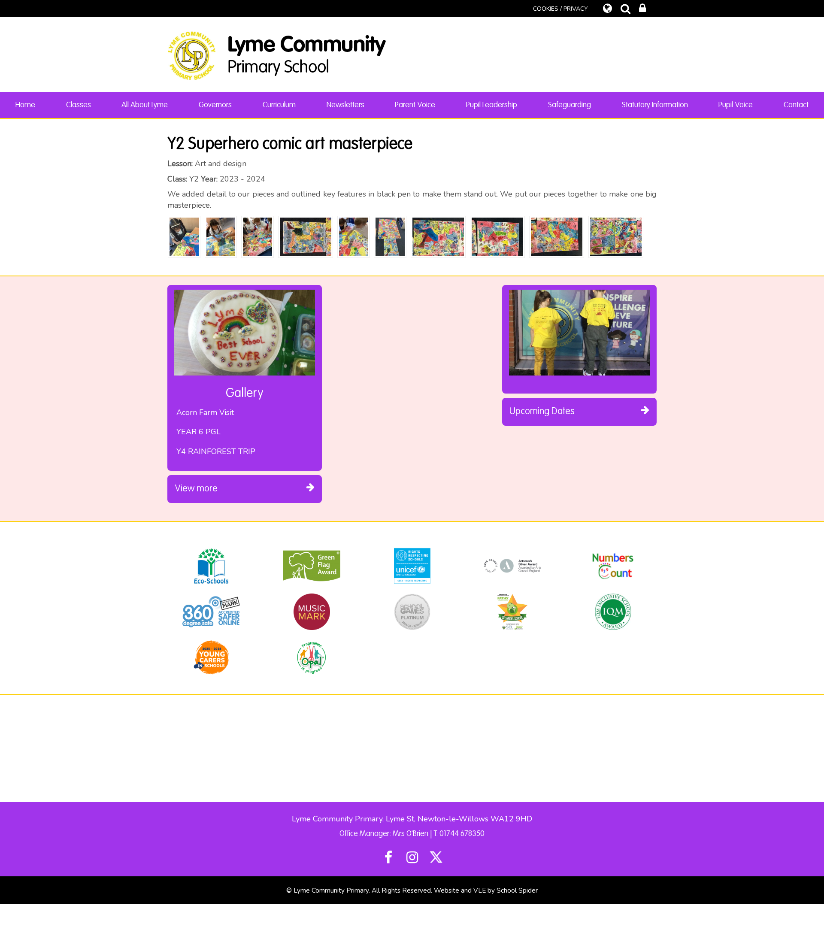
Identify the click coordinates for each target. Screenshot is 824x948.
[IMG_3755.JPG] (353, 236)
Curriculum (279, 105)
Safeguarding (569, 105)
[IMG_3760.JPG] (305, 236)
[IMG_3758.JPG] (257, 236)
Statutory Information (655, 105)
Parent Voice (415, 105)
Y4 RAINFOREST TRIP (215, 451)
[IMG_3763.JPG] (497, 236)
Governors (215, 105)
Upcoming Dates (542, 411)
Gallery (245, 393)
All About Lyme (144, 105)
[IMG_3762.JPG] (438, 236)
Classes (78, 105)
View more (196, 489)
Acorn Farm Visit (205, 412)
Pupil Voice (735, 105)
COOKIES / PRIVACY (560, 9)
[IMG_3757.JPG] (221, 236)
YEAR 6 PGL (198, 432)
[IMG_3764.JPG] (556, 236)
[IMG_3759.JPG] (390, 236)
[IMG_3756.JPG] (184, 236)
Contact (796, 105)
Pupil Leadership (491, 105)
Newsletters (345, 105)
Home (25, 105)
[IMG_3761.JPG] (616, 236)
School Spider (517, 890)
